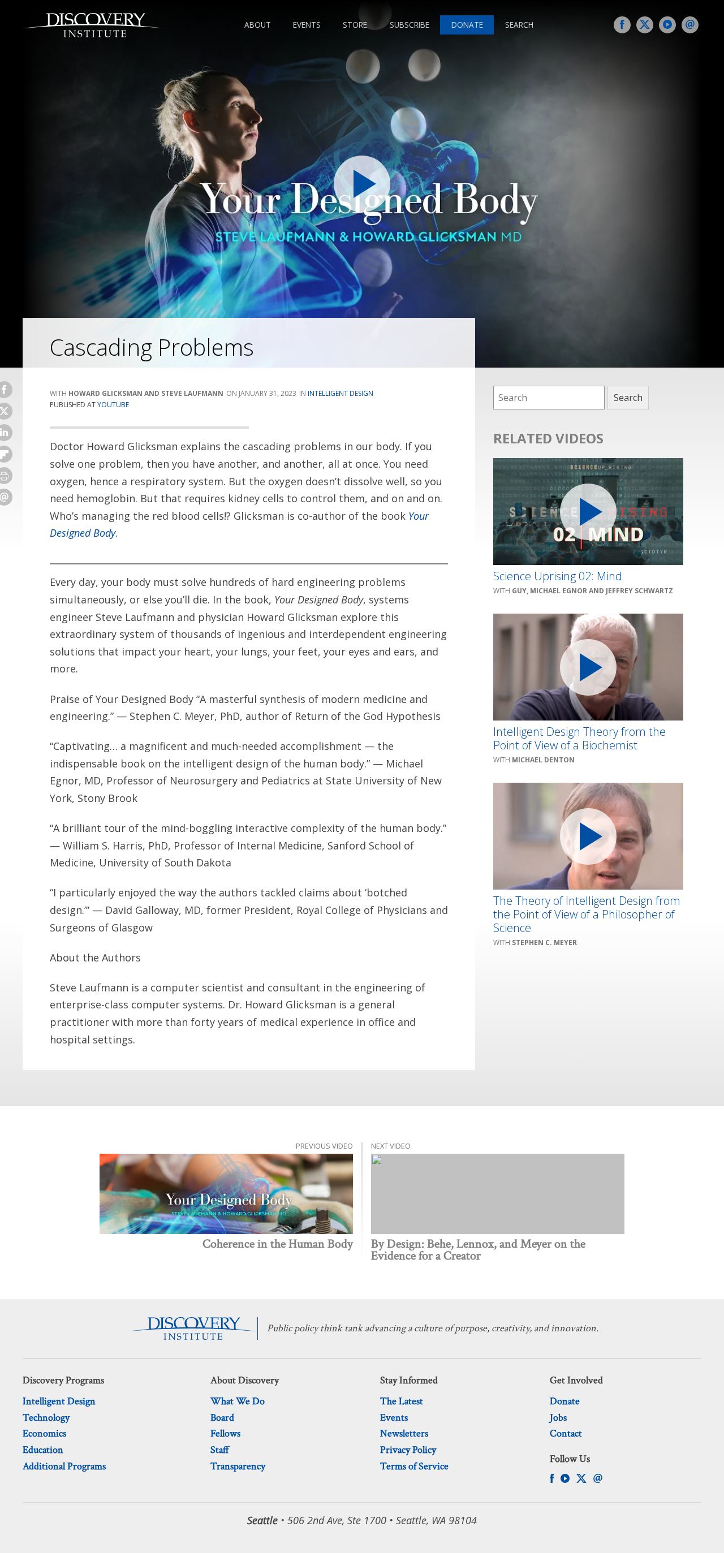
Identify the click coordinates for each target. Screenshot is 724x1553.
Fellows (225, 1433)
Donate (467, 24)
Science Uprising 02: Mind (557, 576)
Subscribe (409, 24)
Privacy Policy (408, 1449)
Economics (44, 1433)
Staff (219, 1449)
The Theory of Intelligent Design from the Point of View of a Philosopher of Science (586, 914)
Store (355, 24)
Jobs (558, 1417)
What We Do (237, 1401)
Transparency (237, 1466)
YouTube (113, 404)
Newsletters (404, 1433)
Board (222, 1417)
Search (519, 24)
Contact (566, 1433)
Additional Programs (64, 1466)
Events (307, 24)
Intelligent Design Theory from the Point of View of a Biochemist (579, 738)
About (257, 24)
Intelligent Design (340, 393)
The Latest (401, 1401)
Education (43, 1449)
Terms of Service (414, 1466)
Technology (46, 1417)
